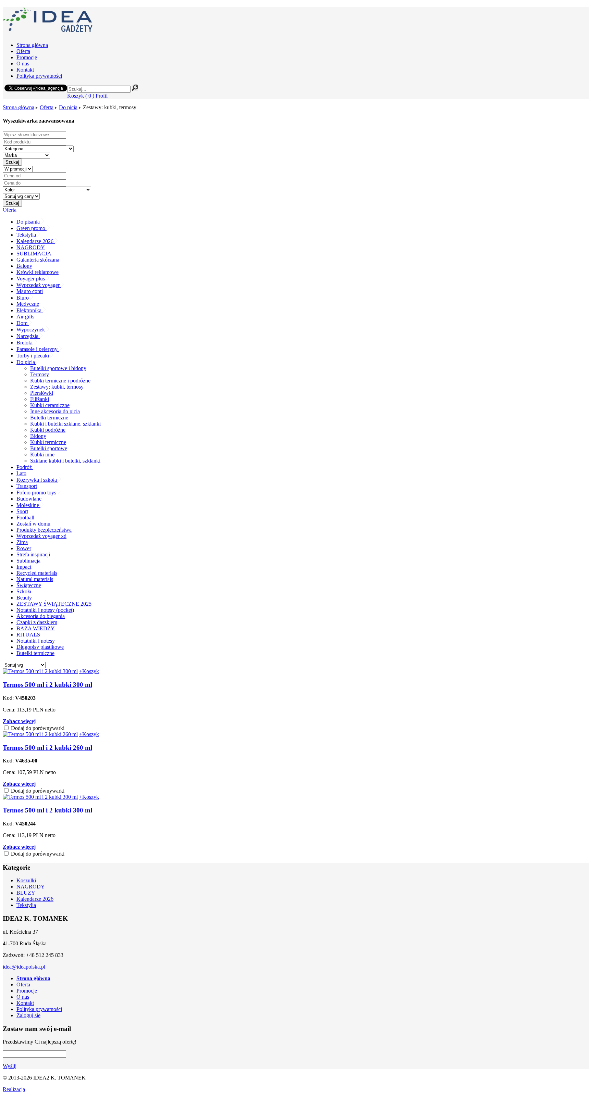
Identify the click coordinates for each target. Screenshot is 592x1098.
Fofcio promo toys (37, 492)
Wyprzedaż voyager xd (41, 536)
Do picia (68, 107)
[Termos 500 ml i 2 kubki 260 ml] (40, 734)
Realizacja (14, 1089)
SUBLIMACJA (33, 253)
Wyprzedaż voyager (38, 285)
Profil (102, 96)
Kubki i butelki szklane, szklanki (65, 424)
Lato (21, 473)
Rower (23, 548)
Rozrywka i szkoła (37, 480)
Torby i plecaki (33, 355)
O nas (22, 63)
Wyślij (9, 1066)
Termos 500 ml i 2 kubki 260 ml (47, 747)
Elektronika (29, 310)
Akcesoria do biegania (40, 616)
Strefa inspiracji (33, 554)
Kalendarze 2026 (35, 241)
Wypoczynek (31, 329)
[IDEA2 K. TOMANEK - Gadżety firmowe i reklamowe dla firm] (47, 28)
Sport (22, 511)
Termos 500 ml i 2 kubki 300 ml (47, 684)
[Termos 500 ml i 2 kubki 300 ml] (40, 671)
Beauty (24, 598)
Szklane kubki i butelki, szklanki (65, 461)
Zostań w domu (33, 524)
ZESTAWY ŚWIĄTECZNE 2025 (53, 604)
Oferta (23, 51)
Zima (22, 542)
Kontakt (25, 70)
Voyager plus (31, 278)
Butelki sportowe (48, 448)
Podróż (24, 467)
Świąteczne (28, 585)
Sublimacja (28, 561)
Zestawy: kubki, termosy (57, 387)
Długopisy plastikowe (40, 647)
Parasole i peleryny (37, 349)
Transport (26, 486)
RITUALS (28, 635)
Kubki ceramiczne (50, 405)
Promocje (26, 57)
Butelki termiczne (49, 417)
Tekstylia (26, 235)
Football (25, 517)
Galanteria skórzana (37, 260)
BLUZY (25, 893)
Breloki (25, 342)
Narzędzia (28, 336)
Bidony (38, 436)
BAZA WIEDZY (35, 628)
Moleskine (28, 505)
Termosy (39, 374)
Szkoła (23, 591)
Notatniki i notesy (35, 641)
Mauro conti (29, 291)
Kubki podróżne (47, 430)
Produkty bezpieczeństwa (44, 530)
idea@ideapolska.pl (24, 967)
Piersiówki (41, 393)
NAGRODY (30, 247)
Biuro (23, 298)
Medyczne (27, 304)
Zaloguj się (28, 1015)
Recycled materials (36, 573)
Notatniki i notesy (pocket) (45, 610)
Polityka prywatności (39, 76)
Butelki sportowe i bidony (58, 368)
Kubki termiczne (48, 442)
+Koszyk (89, 671)
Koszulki (26, 880)
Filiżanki (39, 399)
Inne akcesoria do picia (55, 411)
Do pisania (28, 222)
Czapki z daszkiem (36, 622)
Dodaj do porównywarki (37, 728)
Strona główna (32, 45)
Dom (22, 323)
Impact (23, 567)
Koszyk (80, 96)
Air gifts (25, 316)
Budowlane (28, 499)
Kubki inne (42, 454)
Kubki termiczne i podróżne (60, 380)
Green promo (31, 228)
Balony (24, 266)
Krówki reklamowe (37, 272)
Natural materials (34, 579)
